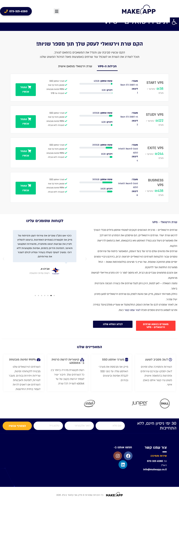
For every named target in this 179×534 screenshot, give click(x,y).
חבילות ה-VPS (107, 66)
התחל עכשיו (24, 90)
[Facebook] (128, 455)
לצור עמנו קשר (132, 310)
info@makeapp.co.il (155, 469)
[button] (174, 22)
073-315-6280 (155, 461)
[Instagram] (117, 455)
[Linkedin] (123, 464)
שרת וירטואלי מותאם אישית (75, 66)
